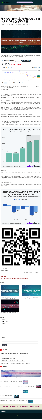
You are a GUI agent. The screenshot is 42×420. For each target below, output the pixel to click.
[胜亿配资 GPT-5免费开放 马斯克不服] (16, 396)
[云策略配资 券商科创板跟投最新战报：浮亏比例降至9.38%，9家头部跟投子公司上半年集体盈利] (10, 290)
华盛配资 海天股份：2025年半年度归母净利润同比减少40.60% (11, 391)
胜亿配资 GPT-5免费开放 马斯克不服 (6, 395)
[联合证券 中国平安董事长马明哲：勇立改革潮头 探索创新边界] (21, 373)
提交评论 (4, 345)
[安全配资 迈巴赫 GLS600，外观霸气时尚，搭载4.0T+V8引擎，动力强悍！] (31, 290)
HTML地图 (26, 415)
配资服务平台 (34, 407)
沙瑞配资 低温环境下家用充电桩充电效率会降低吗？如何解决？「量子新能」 (16, 363)
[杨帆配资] (6, 2)
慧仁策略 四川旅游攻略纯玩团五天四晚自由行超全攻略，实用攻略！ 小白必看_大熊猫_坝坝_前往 (17, 386)
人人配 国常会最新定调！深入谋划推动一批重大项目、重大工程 (13, 360)
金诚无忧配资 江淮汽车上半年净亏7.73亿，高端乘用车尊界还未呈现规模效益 (14, 400)
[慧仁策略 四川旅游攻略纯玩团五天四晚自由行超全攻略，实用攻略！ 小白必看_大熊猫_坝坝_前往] (38, 386)
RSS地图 (22, 415)
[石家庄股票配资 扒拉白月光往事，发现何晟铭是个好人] (10, 305)
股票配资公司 (14, 407)
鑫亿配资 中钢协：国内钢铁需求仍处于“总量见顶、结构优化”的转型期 (14, 353)
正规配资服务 (24, 407)
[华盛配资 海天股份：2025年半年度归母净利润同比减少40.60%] (25, 391)
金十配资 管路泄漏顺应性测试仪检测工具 (9, 358)
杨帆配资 (5, 407)
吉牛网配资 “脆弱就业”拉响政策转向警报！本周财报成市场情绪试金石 (16, 278)
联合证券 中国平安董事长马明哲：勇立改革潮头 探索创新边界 (11, 377)
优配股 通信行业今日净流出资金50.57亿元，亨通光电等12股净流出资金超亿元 (16, 356)
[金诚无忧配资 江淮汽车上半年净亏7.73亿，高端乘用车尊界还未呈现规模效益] (30, 401)
